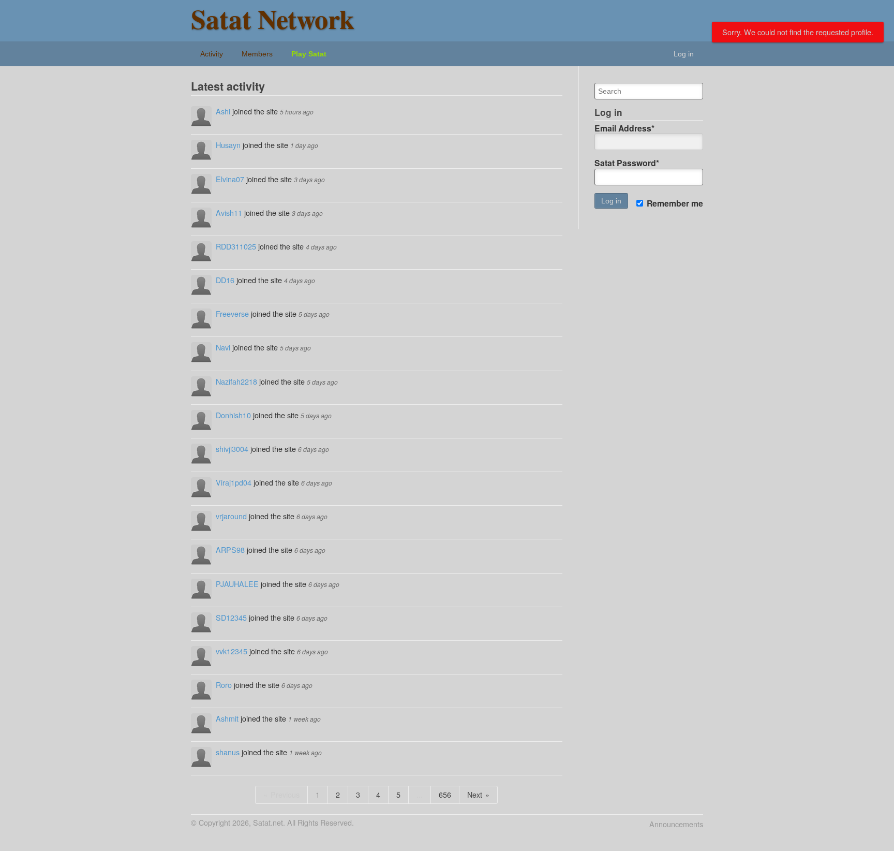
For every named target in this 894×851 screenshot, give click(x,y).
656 (445, 794)
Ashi (223, 111)
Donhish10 (233, 414)
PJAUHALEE (237, 583)
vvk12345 (231, 650)
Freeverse (232, 313)
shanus (228, 751)
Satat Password (626, 163)
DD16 (225, 279)
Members (257, 54)
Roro (224, 684)
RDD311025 (236, 246)
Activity (211, 54)
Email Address (624, 128)
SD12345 (231, 617)
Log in (684, 54)
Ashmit (227, 718)
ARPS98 (230, 549)
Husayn (228, 144)
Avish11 (229, 212)
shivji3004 (232, 448)
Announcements (676, 824)
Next (474, 794)
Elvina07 (230, 178)
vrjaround (231, 515)
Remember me (674, 203)
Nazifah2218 (236, 381)
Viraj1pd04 (233, 482)
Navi (223, 347)
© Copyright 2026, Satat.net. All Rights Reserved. (272, 822)
